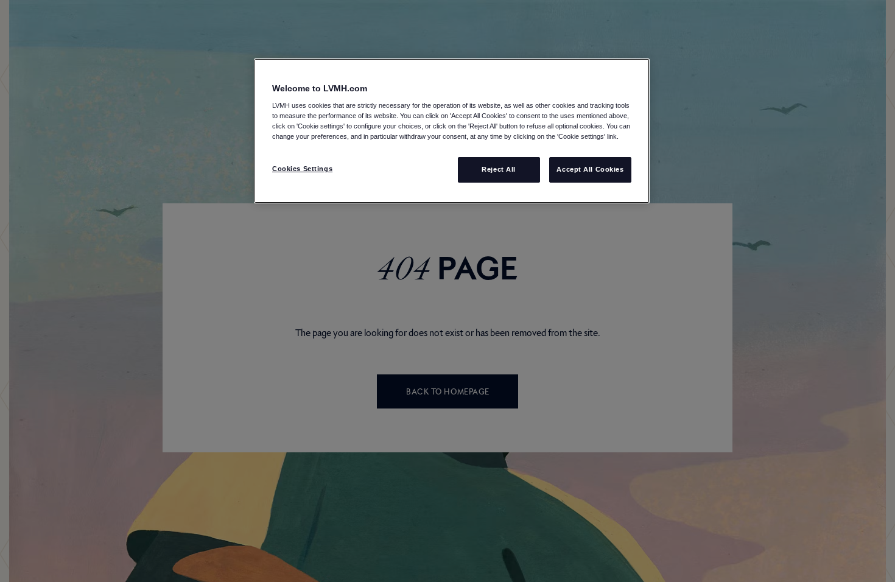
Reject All (499, 169)
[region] (452, 131)
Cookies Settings (302, 168)
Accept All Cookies (589, 169)
